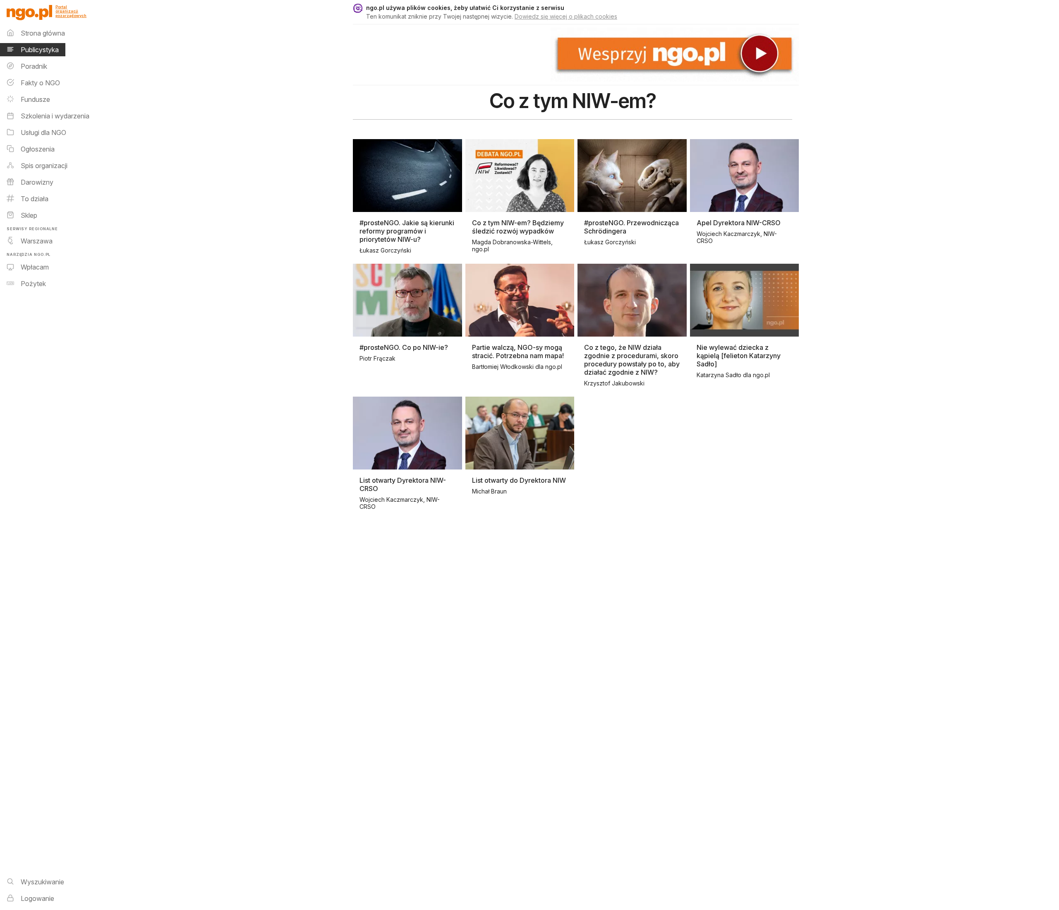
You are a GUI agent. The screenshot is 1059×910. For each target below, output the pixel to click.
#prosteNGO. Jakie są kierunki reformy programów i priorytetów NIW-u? (406, 231)
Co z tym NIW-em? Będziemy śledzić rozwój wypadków (518, 227)
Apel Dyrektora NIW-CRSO (739, 223)
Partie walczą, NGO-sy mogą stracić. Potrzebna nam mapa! (518, 351)
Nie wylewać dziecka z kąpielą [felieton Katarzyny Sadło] (739, 355)
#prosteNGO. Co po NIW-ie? (403, 347)
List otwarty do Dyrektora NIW (519, 480)
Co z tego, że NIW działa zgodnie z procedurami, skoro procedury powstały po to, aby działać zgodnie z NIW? (632, 359)
